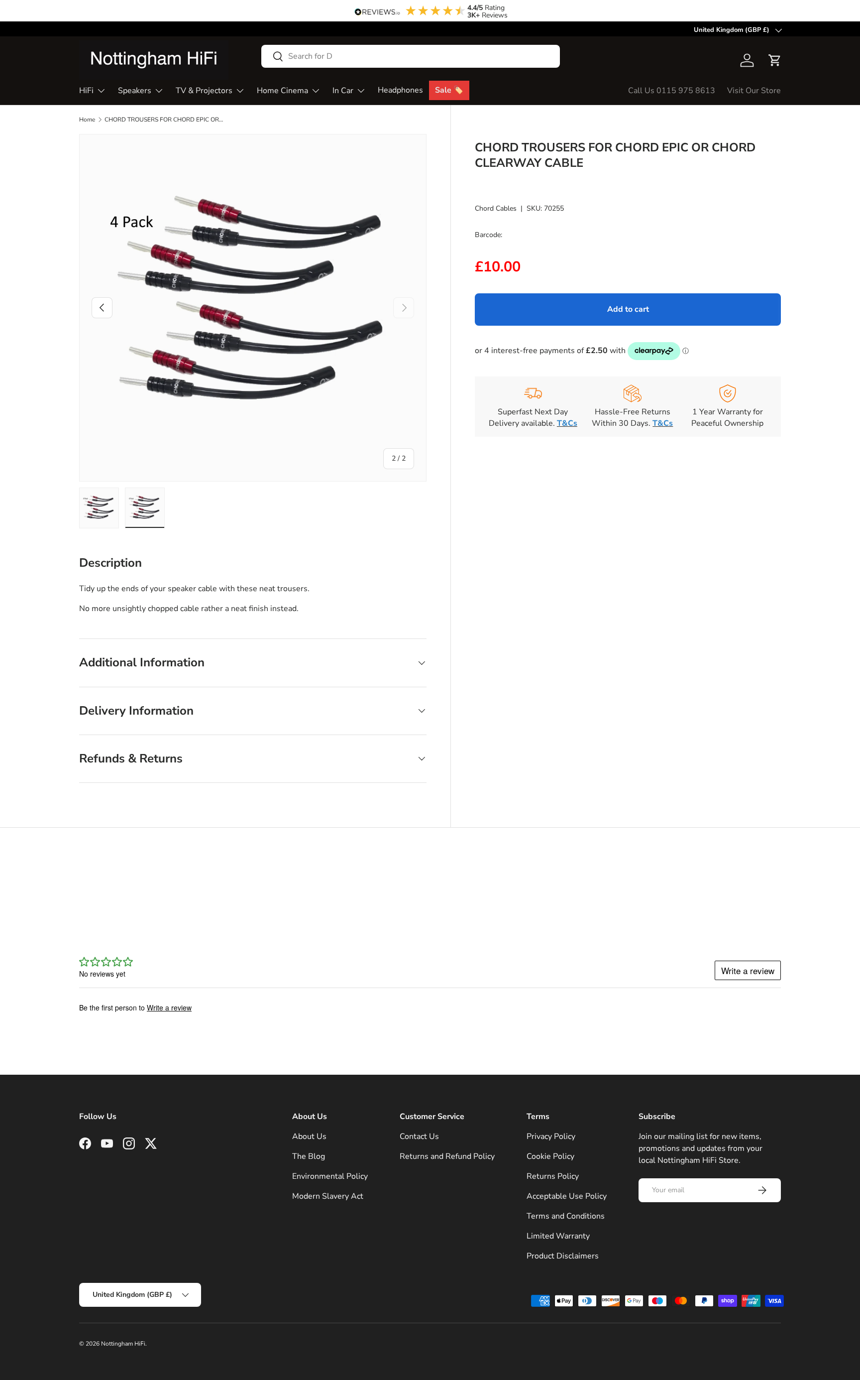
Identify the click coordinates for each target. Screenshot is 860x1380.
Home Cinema (282, 90)
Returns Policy (553, 1176)
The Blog (308, 1156)
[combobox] (410, 56)
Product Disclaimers (563, 1256)
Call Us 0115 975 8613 (671, 90)
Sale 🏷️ (449, 90)
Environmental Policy (330, 1176)
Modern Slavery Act (327, 1196)
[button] (775, 60)
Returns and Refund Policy (447, 1156)
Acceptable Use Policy (567, 1196)
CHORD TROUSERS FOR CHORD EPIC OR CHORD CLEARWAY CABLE (164, 120)
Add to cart (628, 309)
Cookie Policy (550, 1156)
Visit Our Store (754, 90)
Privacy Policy (551, 1136)
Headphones (400, 90)
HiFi (86, 90)
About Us (309, 1136)
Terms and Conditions (566, 1216)
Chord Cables (496, 208)
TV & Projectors (204, 90)
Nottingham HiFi (123, 1344)
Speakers (134, 90)
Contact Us (419, 1136)
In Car (342, 90)
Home (87, 120)
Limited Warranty (558, 1236)
